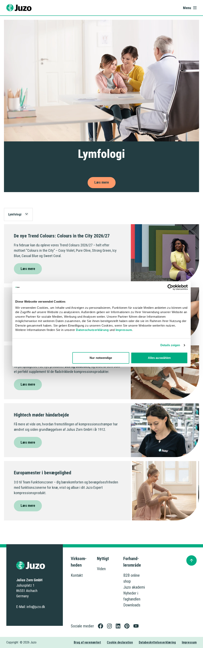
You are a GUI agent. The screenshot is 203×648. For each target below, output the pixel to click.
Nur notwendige (101, 357)
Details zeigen (170, 345)
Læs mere (28, 269)
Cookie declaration (120, 642)
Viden (101, 568)
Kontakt (77, 575)
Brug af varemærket (87, 642)
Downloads (131, 605)
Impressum (124, 330)
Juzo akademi (134, 587)
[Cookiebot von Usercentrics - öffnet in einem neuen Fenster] (170, 287)
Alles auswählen (159, 357)
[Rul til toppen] (191, 560)
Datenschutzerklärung (92, 330)
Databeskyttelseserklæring (157, 642)
